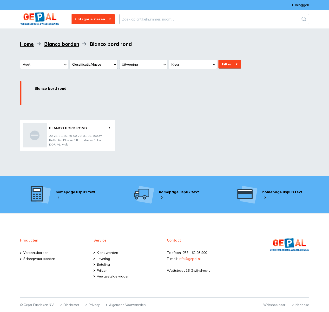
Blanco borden (61, 44)
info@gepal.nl (190, 259)
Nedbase (302, 305)
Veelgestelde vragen (113, 276)
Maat (26, 64)
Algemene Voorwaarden (127, 305)
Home (27, 44)
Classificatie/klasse (86, 64)
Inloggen (302, 5)
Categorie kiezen (90, 19)
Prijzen (102, 270)
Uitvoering (130, 64)
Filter (226, 64)
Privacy (94, 305)
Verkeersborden (35, 252)
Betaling (103, 264)
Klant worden (107, 252)
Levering (103, 259)
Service (99, 240)
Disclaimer (71, 305)
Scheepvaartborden (39, 259)
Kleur (175, 64)
